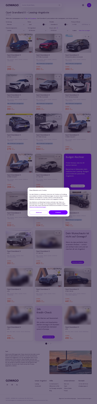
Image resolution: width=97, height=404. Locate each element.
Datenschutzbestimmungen (37, 207)
